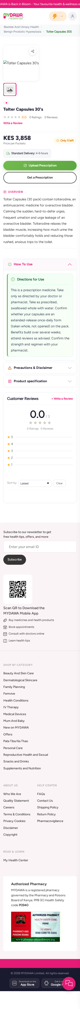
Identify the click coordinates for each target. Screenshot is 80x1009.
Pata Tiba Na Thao (15, 741)
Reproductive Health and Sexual (25, 755)
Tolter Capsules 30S (59, 31)
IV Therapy (11, 707)
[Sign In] (72, 16)
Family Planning (14, 687)
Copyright (10, 835)
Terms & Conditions (16, 814)
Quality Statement (16, 801)
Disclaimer (10, 828)
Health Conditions (15, 700)
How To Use (23, 264)
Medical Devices (14, 714)
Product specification (30, 381)
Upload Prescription (43, 165)
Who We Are (12, 794)
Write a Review (12, 123)
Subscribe (15, 559)
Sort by (12, 482)
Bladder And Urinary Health (21, 27)
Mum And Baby (14, 721)
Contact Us (45, 801)
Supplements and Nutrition (22, 768)
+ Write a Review (62, 398)
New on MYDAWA (16, 727)
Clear (59, 483)
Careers (8, 807)
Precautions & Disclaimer (33, 368)
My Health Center (15, 860)
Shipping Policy (47, 807)
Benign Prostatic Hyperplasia (22, 31)
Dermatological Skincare (20, 680)
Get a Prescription (40, 177)
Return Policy (46, 814)
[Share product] (32, 51)
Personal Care (13, 748)
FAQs (41, 794)
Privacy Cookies (14, 821)
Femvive (9, 694)
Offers (7, 734)
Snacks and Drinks (16, 761)
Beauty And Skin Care (18, 673)
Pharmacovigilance (50, 821)
